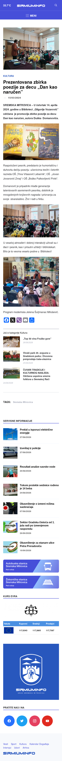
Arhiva (26, 747)
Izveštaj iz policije (30, 448)
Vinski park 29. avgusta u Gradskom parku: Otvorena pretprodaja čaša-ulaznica (37, 356)
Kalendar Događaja (39, 744)
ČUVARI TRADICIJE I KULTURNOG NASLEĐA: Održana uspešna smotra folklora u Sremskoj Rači (36, 374)
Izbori (17, 747)
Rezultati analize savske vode (37, 466)
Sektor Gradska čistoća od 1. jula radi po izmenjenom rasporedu (37, 525)
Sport (13, 744)
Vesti (5, 744)
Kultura (8, 75)
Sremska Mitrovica (23, 402)
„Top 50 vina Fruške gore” (37, 338)
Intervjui (7, 747)
